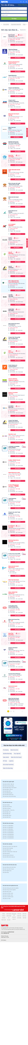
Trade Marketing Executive (12, 499)
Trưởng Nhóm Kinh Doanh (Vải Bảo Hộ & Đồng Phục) (13, 606)
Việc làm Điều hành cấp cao (9, 857)
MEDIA (3, 913)
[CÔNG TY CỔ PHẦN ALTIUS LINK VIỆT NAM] (4, 212)
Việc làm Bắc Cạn (6, 813)
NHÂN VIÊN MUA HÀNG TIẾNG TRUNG (11, 310)
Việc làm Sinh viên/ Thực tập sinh (10, 846)
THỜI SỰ (3, 915)
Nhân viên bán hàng (8, 768)
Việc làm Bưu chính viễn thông (9, 796)
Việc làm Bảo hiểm (7, 791)
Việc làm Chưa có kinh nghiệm (9, 889)
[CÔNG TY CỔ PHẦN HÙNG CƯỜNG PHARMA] (4, 226)
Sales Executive (10, 351)
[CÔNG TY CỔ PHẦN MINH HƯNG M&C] (4, 89)
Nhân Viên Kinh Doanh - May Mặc (14, 114)
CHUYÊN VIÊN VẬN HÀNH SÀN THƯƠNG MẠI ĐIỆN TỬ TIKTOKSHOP (11, 295)
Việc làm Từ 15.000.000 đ (8, 832)
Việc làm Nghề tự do (7, 870)
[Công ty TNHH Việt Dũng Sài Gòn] (4, 157)
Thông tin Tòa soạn (4, 936)
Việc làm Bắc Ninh (7, 817)
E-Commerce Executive (11, 526)
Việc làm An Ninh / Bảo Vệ (8, 784)
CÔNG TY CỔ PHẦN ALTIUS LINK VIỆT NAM (16, 213)
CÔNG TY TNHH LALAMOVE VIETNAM (16, 367)
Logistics (11, 760)
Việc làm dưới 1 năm (7, 891)
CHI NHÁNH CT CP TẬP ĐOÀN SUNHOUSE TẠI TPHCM (14, 144)
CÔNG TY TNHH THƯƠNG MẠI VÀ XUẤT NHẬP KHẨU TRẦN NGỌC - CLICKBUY (16, 622)
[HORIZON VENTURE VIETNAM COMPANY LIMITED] (4, 527)
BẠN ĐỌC (24, 915)
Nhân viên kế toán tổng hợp (13, 620)
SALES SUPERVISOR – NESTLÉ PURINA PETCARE (11, 267)
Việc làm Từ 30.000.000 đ (8, 836)
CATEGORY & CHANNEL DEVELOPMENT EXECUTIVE (14, 447)
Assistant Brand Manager (14, 673)
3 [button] (13, 711)
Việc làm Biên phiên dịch (8, 794)
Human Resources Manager (12, 211)
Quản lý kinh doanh (12, 686)
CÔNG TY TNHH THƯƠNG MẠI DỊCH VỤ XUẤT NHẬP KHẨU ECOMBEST (16, 595)
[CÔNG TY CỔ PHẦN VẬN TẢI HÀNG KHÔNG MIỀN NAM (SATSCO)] (4, 185)
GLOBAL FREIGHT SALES (14, 460)
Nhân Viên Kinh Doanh (12, 128)
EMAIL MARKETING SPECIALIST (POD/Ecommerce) (13, 592)
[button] (23, 1)
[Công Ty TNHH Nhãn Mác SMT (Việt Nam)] (4, 254)
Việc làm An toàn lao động (8, 785)
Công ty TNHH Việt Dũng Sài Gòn (15, 158)
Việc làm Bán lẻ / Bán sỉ (8, 789)
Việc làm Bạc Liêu (7, 811)
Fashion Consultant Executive (13, 393)
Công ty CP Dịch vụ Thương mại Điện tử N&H (16, 38)
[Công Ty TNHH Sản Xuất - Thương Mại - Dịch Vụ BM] (4, 102)
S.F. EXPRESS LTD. (12, 461)
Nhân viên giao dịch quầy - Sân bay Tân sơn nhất (14, 184)
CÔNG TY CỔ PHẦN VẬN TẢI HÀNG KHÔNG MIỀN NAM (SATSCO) (15, 186)
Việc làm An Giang (7, 808)
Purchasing (5, 749)
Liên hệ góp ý (3, 940)
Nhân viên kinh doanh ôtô (13, 197)
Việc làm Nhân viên (7, 850)
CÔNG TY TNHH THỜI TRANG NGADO (14, 240)
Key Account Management (12, 35)
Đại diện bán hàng (7, 753)
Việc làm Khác (6, 872)
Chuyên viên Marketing (13, 87)
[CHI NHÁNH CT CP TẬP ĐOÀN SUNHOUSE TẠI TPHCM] (4, 143)
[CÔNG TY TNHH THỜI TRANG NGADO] (4, 240)
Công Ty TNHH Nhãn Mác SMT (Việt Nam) (16, 255)
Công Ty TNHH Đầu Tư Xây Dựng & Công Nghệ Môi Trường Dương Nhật (16, 77)
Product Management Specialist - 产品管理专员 (14, 485)
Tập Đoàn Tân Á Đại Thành (13, 514)
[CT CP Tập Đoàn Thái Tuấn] (4, 607)
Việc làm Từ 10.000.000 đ (8, 830)
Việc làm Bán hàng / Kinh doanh (9, 787)
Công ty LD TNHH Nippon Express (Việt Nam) (16, 381)
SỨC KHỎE (19, 917)
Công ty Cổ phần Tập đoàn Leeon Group (16, 581)
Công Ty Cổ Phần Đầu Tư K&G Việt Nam (16, 283)
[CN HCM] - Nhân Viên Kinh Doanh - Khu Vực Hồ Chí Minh (11, 406)
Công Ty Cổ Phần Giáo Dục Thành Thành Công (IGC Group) (16, 650)
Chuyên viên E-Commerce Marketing (13, 100)
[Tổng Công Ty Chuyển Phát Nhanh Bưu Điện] (4, 408)
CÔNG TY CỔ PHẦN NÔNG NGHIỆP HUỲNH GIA (15, 64)
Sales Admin (6, 757)
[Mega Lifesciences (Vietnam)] (4, 448)
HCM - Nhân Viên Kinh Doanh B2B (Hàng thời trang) (13, 281)
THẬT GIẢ (24, 917)
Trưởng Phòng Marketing (10, 238)
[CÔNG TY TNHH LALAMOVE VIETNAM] (4, 367)
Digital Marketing (12, 75)
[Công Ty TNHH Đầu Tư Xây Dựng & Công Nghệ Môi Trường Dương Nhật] (4, 77)
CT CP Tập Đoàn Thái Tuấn (13, 608)
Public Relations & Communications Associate (12, 366)
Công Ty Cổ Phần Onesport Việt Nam (16, 172)
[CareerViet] (18, 910)
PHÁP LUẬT (3, 919)
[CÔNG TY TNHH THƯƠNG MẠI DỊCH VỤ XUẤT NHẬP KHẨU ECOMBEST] (4, 594)
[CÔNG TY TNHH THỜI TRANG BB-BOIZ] (4, 297)
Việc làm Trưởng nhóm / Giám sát (10, 851)
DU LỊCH (8, 919)
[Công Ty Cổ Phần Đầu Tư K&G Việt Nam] (4, 282)
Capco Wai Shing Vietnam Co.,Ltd (15, 116)
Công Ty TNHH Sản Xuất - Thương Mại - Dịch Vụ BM (16, 103)
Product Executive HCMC (14, 553)
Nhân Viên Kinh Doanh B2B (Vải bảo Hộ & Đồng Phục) (14, 699)
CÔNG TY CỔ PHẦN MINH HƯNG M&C (15, 89)
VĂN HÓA (14, 917)
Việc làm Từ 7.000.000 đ (8, 829)
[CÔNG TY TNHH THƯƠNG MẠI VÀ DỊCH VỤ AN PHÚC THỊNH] (4, 568)
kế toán (5, 760)
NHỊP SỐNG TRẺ (14, 914)
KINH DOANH (8, 913)
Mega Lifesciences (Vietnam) (14, 449)
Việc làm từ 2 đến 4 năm (8, 893)
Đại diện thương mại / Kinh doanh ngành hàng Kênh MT (14, 142)
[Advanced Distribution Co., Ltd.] (4, 268)
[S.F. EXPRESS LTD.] (4, 462)
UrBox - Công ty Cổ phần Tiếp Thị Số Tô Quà (16, 435)
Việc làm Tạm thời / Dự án (8, 869)
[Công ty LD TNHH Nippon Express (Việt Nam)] (4, 380)
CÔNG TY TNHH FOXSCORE (14, 50)
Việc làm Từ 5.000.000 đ (8, 827)
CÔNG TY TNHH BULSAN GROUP (15, 675)
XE (8, 917)
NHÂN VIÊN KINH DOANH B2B (14, 170)
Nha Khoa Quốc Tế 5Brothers (14, 636)
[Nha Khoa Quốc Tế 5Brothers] (4, 635)
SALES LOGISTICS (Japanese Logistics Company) (13, 379)
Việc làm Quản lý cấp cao (8, 855)
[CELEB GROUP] (4, 688)
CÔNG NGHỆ (8, 915)
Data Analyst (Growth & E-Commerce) (14, 324)
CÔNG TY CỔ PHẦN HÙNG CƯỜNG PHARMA (15, 227)
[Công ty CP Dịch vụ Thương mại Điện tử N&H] (4, 36)
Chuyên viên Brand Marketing (12, 648)
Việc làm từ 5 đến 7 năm (8, 895)
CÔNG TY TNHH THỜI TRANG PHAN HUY (16, 395)
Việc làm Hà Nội (6, 804)
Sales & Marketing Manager (10, 253)
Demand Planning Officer (14, 661)
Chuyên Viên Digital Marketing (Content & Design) (13, 421)
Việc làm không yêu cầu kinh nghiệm (11, 888)
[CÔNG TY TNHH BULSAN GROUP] (4, 675)
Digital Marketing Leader (14, 472)
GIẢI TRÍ (14, 919)
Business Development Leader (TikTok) (13, 62)
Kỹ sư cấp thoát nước (8, 764)
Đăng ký (20, 4)
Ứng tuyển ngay (18, 44)
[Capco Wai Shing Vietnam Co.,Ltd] (4, 115)
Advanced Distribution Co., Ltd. (15, 269)
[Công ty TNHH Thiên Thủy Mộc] (4, 325)
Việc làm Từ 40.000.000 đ (8, 837)
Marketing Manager (12, 49)
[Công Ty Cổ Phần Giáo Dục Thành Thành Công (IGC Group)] (4, 649)
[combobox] (14, 8)
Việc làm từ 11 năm (7, 898)
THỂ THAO (19, 913)
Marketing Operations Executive (13, 540)
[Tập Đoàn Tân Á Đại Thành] (4, 514)
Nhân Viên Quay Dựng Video (10, 634)
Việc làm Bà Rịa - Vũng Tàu (8, 810)
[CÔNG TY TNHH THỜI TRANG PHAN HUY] (4, 394)
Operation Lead (12, 434)
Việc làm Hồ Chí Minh (7, 806)
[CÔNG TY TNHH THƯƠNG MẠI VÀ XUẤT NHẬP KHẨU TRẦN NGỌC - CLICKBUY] (4, 621)
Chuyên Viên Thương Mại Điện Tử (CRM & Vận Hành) (14, 338)
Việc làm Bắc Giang (7, 815)
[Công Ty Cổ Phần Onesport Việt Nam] (4, 171)
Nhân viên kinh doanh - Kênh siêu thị (13, 566)
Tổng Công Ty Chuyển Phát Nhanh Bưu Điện (16, 409)
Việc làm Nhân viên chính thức (9, 867)
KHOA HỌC (19, 915)
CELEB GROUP (11, 687)
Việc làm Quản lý (6, 853)
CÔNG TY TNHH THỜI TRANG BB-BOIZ (16, 297)
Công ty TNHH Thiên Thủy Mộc (14, 326)
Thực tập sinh (17, 753)
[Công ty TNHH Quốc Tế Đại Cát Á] (4, 129)
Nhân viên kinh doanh (11, 156)
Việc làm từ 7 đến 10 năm (8, 896)
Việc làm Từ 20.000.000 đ (8, 834)
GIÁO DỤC (24, 913)
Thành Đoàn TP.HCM (5, 937)
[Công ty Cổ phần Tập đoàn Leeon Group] (4, 581)
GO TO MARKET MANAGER (12, 225)
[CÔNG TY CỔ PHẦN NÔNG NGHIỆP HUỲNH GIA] (4, 63)
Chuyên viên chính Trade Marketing (14, 512)
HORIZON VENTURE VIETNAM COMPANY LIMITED (16, 528)
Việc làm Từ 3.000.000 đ (8, 825)
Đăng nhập (24, 4)
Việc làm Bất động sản (7, 792)
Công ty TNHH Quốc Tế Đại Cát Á (15, 130)
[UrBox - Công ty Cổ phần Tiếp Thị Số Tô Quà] (4, 436)
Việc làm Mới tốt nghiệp (8, 848)
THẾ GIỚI (3, 917)
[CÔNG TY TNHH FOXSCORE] (4, 51)
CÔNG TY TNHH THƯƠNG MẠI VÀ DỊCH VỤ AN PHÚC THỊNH (16, 569)
